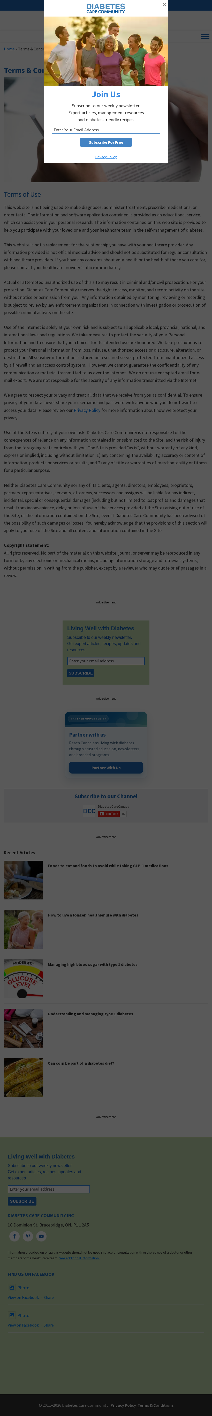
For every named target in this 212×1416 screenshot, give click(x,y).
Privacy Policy (106, 157)
